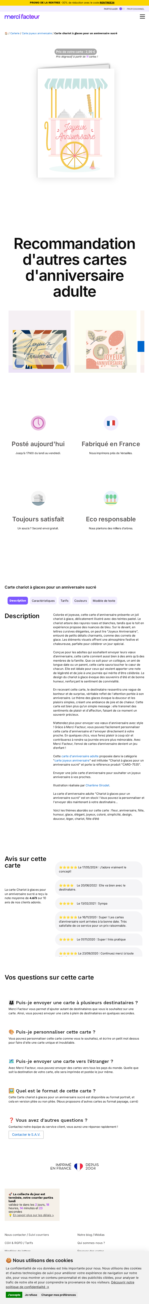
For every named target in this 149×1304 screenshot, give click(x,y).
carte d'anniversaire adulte (80, 756)
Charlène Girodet (97, 785)
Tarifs (64, 601)
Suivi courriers (39, 1235)
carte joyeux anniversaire (72, 760)
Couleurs (80, 601)
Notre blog (84, 1235)
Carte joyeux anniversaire (37, 33)
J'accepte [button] (14, 1294)
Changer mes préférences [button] (58, 1294)
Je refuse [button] (31, 1294)
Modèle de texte (104, 601)
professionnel (135, 8)
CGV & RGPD (14, 1243)
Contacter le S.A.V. (26, 1135)
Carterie (14, 33)
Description (18, 600)
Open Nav (142, 16)
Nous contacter (15, 1235)
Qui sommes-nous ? (91, 1243)
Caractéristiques (43, 601)
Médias (99, 1235)
